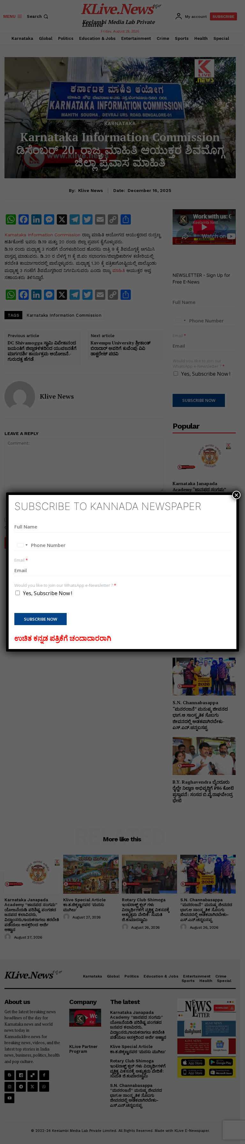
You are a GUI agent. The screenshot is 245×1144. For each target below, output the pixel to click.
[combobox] (22, 545)
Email (21, 560)
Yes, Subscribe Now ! (47, 593)
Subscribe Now (40, 619)
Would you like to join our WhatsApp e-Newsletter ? (65, 585)
